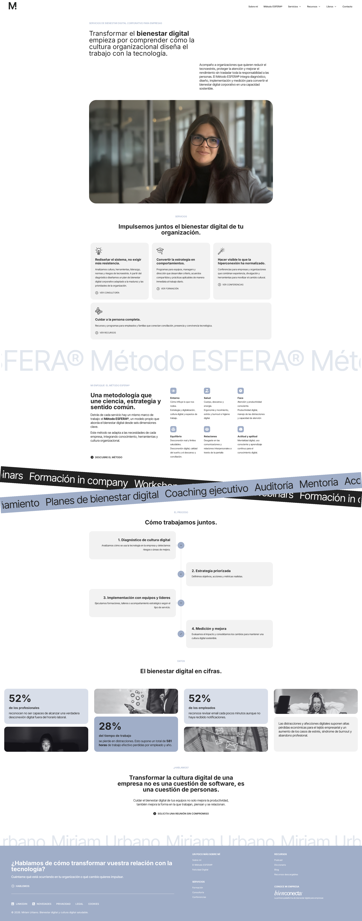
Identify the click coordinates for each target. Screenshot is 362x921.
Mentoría (238, 488)
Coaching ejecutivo (127, 497)
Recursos (312, 6)
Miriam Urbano (81, 842)
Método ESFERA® (273, 6)
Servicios (293, 6)
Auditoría (193, 492)
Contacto (347, 6)
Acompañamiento (303, 484)
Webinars (59, 478)
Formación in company (135, 483)
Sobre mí (253, 6)
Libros (330, 6)
